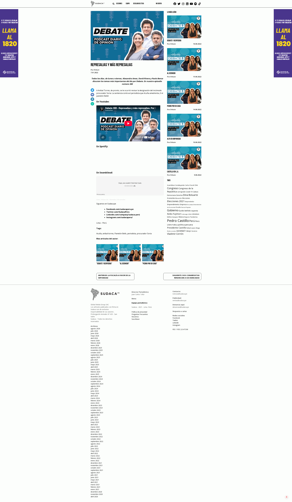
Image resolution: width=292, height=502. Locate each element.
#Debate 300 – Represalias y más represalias (113, 199)
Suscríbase (135, 319)
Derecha (179, 195)
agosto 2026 (95, 328)
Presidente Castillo (176, 227)
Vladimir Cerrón (175, 233)
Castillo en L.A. (173, 172)
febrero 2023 (95, 429)
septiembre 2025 (97, 355)
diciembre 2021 (96, 463)
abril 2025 (94, 367)
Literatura (195, 214)
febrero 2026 (95, 343)
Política (174, 225)
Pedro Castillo (178, 220)
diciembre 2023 (96, 405)
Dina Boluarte (190, 194)
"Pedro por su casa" (149, 264)
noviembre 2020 (97, 494)
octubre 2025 (95, 352)
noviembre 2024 (97, 379)
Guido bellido (185, 210)
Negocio (187, 217)
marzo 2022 (95, 456)
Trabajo (188, 231)
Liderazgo (185, 214)
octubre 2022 (95, 439)
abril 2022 (94, 453)
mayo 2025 (95, 364)
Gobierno (172, 210)
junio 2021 (94, 477)
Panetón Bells (120, 233)
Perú (192, 221)
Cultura (195, 192)
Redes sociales (171, 231)
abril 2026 (94, 338)
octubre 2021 (95, 468)
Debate (96, 70)
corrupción (181, 192)
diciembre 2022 (96, 434)
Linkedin (176, 323)
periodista (131, 233)
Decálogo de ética (138, 4)
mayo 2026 (95, 336)
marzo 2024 (95, 398)
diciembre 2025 (96, 348)
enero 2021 (95, 489)
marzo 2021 (95, 484)
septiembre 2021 (97, 470)
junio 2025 (94, 362)
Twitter (175, 320)
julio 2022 (94, 446)
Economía (171, 198)
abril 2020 (94, 496)
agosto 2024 (95, 386)
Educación (178, 198)
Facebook (176, 318)
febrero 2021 (95, 487)
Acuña (99, 233)
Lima (189, 214)
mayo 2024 (95, 393)
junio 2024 (94, 391)
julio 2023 (94, 417)
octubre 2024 (95, 381)
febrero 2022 (95, 458)
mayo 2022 (95, 451)
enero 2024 (95, 403)
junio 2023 (94, 420)
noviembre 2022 (97, 436)
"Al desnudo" (124, 264)
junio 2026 (94, 333)
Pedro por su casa (174, 106)
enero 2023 (95, 432)
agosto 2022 (95, 444)
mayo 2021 (95, 480)
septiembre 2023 (97, 412)
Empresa (183, 204)
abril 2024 (94, 396)
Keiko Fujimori (174, 213)
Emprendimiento (173, 204)
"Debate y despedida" (104, 264)
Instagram (176, 325)
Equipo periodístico (139, 303)
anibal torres (108, 233)
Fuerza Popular (186, 207)
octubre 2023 (95, 410)
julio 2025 (94, 360)
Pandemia (193, 217)
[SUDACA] (97, 4)
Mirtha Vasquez (172, 217)
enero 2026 (95, 345)
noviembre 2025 (97, 350)
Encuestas (190, 204)
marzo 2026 (95, 340)
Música (181, 217)
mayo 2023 (95, 422)
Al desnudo (171, 73)
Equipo (128, 4)
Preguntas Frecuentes (140, 314)
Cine (196, 185)
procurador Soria (144, 233)
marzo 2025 (95, 369)
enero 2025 (95, 374)
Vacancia (194, 231)
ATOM (185, 329)
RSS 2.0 (180, 329)
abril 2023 (94, 424)
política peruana (185, 224)
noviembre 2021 (97, 465)
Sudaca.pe (111, 203)
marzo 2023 (95, 427)
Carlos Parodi (189, 185)
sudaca (98, 199)
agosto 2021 (95, 472)
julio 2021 (94, 475)
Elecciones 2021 (176, 201)
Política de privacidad (139, 312)
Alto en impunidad (174, 139)
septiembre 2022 (97, 441)
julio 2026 (94, 331)
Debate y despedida (174, 41)
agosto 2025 (95, 357)
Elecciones (186, 198)
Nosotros (135, 317)
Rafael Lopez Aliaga (193, 228)
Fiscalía (178, 207)
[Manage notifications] (286, 497)
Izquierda (194, 211)
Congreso (172, 188)
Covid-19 (189, 192)
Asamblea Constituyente (176, 185)
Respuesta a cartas (180, 311)
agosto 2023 (95, 415)
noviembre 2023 (97, 408)
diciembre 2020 (96, 492)
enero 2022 (95, 460)
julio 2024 (94, 388)
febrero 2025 (95, 372)
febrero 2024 (95, 400)
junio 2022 (94, 448)
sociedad (180, 230)
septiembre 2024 (97, 384)
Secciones (119, 4)
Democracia (171, 195)
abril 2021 (94, 482)
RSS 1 (175, 329)
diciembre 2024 (96, 376)
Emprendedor (189, 201)
